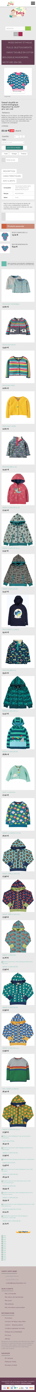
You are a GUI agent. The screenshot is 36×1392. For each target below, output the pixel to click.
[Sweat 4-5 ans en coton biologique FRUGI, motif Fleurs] (18, 814)
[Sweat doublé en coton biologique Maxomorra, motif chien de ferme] (18, 1205)
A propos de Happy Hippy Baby (15, 1321)
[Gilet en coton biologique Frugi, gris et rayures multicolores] (18, 1137)
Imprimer (7, 96)
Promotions (8, 1318)
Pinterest (23, 153)
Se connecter (25, 22)
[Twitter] (18, 1371)
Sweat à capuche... (9, 955)
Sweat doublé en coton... (12, 1209)
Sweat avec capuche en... (11, 1221)
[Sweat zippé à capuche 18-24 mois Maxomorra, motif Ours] (18, 855)
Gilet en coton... (8, 1141)
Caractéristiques (12, 176)
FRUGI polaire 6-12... (9, 670)
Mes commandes (10, 1293)
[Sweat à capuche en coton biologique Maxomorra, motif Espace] (18, 1148)
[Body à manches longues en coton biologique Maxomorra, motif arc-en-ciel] (5, 237)
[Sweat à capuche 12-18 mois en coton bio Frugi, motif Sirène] (18, 489)
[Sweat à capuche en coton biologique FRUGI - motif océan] (18, 733)
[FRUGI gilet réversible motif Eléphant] (18, 285)
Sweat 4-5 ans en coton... (12, 833)
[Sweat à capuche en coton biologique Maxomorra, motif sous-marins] (18, 1193)
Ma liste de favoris (15, 22)
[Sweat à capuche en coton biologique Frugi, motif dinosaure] (18, 1170)
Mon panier (20, 22)
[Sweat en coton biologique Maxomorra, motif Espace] (18, 1159)
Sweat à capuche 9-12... (11, 1048)
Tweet (6, 153)
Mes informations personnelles (15, 1307)
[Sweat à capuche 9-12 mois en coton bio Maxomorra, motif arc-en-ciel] (18, 1029)
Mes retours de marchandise (14, 1297)
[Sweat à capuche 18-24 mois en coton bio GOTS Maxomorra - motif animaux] (18, 529)
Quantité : (5, 136)
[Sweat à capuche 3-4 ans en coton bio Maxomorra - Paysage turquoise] (18, 692)
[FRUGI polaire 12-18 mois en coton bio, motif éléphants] (18, 448)
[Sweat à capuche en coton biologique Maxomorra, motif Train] (18, 962)
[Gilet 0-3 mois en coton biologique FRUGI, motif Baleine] (18, 773)
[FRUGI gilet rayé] (18, 366)
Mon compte (10, 22)
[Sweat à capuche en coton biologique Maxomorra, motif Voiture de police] (18, 988)
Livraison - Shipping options (14, 1325)
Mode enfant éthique (20, 42)
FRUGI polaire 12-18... (9, 467)
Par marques (9, 1358)
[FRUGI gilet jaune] (18, 407)
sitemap (7, 1339)
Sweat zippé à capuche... (11, 874)
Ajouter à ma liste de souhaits (25, 148)
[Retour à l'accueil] (3, 42)
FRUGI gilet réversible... (11, 304)
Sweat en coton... (9, 1162)
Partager (14, 153)
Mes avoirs (8, 1300)
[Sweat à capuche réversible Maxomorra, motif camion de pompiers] (18, 1182)
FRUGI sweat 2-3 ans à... (11, 629)
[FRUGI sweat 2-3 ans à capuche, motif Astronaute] (18, 611)
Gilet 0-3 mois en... (9, 792)
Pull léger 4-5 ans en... (10, 1089)
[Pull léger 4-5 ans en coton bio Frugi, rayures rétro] (18, 1070)
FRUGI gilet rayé (8, 385)
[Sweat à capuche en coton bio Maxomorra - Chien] (18, 570)
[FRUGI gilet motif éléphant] (18, 326)
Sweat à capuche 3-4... (10, 711)
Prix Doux (8, 1335)
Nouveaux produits (11, 1365)
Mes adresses (9, 1304)
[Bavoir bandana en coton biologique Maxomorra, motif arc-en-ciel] (5, 248)
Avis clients (9, 181)
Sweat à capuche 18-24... (11, 548)
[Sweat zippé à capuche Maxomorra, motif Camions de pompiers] (18, 895)
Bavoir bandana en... (20, 244)
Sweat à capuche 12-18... (11, 507)
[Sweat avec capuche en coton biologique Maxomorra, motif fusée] (18, 1217)
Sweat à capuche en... (10, 589)
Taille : (4, 140)
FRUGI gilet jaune (9, 426)
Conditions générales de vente (15, 1328)
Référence (6, 113)
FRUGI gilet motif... (9, 345)
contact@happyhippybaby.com (16, 1283)
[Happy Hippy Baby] (10, 3)
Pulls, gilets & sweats (19, 47)
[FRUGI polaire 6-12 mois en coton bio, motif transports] (18, 651)
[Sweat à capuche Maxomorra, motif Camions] (18, 936)
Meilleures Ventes (10, 1361)
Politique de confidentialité (13, 1332)
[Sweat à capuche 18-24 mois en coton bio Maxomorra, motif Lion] (18, 1110)
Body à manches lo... (20, 232)
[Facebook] (12, 1371)
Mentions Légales (26, 1383)
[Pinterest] (25, 1371)
